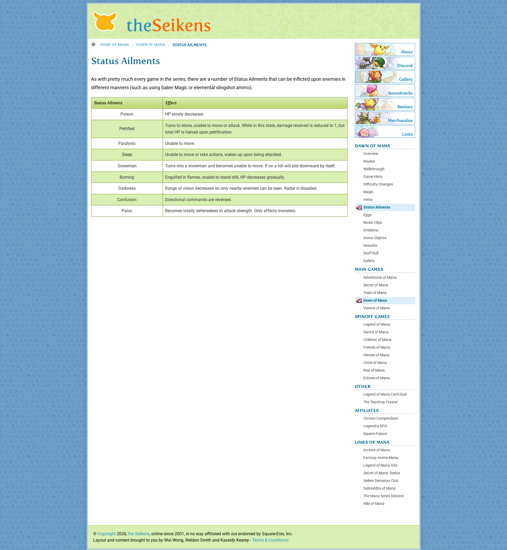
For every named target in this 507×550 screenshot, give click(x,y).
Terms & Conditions (270, 540)
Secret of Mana (375, 285)
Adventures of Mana (380, 277)
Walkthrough (373, 169)
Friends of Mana (376, 347)
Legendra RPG (375, 426)
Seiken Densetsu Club (380, 480)
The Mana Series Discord (383, 496)
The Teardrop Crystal (380, 402)
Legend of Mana (376, 324)
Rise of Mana (374, 370)
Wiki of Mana (373, 503)
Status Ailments (376, 207)
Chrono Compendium (380, 418)
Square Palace (375, 434)
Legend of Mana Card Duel (385, 394)
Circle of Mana (375, 363)
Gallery (369, 261)
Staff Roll (370, 253)
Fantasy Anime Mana (380, 458)
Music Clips (372, 222)
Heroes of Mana (376, 355)
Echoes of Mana (376, 378)
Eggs (367, 215)
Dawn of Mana (150, 45)
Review (369, 161)
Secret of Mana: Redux (381, 473)
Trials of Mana (375, 293)
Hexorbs (370, 245)
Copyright (107, 533)
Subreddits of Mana (379, 488)
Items (368, 199)
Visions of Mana (376, 308)
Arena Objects (374, 238)
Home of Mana (114, 45)
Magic (368, 192)
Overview (370, 153)
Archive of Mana (376, 450)
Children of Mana (377, 340)
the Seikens (138, 533)
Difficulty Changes (378, 184)
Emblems (370, 230)
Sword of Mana (375, 332)
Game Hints (373, 176)
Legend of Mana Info (380, 465)
